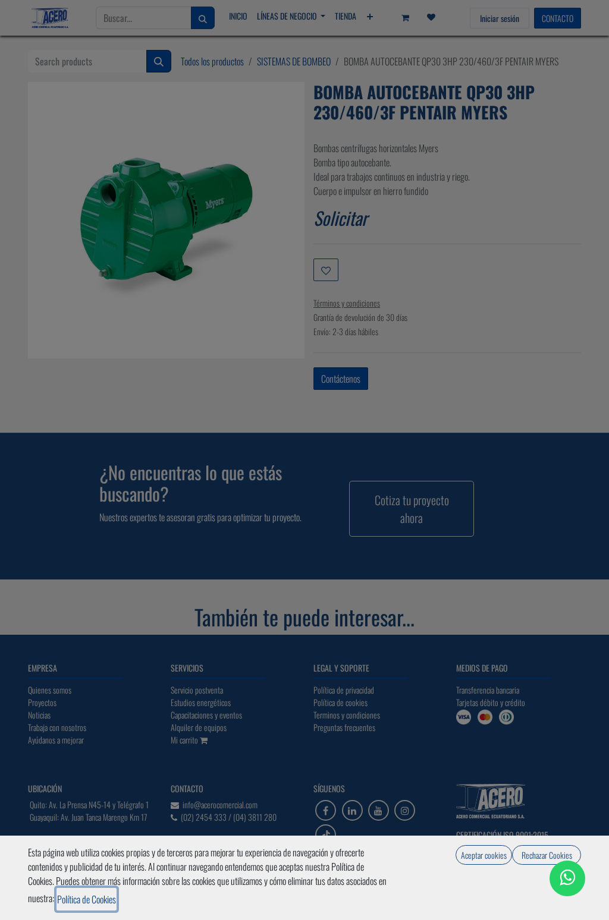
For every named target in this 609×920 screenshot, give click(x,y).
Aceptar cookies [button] (484, 855)
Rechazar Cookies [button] (547, 855)
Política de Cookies (86, 899)
